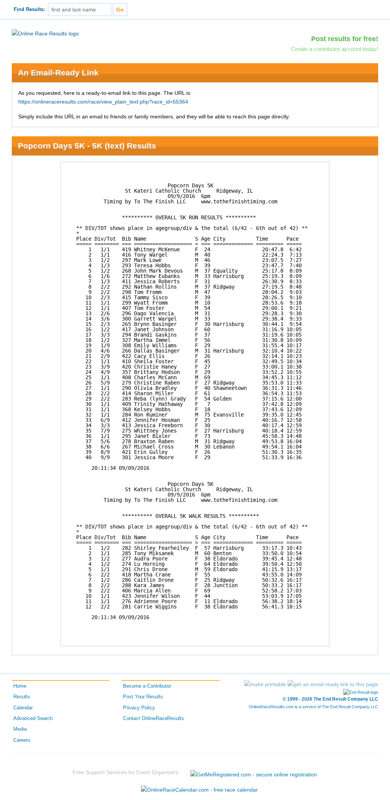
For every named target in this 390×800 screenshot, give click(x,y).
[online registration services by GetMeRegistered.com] (253, 772)
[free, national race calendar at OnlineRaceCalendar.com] (199, 789)
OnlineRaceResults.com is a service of (313, 706)
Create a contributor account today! (334, 49)
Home (19, 686)
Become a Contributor (147, 686)
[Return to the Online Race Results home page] (45, 33)
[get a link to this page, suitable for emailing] (333, 684)
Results (21, 696)
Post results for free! (344, 39)
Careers (21, 740)
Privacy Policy (139, 708)
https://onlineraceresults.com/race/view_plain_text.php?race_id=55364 (103, 102)
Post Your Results (143, 696)
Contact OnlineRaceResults (153, 718)
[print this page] (265, 684)
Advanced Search (33, 718)
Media (20, 729)
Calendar (23, 708)
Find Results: (29, 9)
